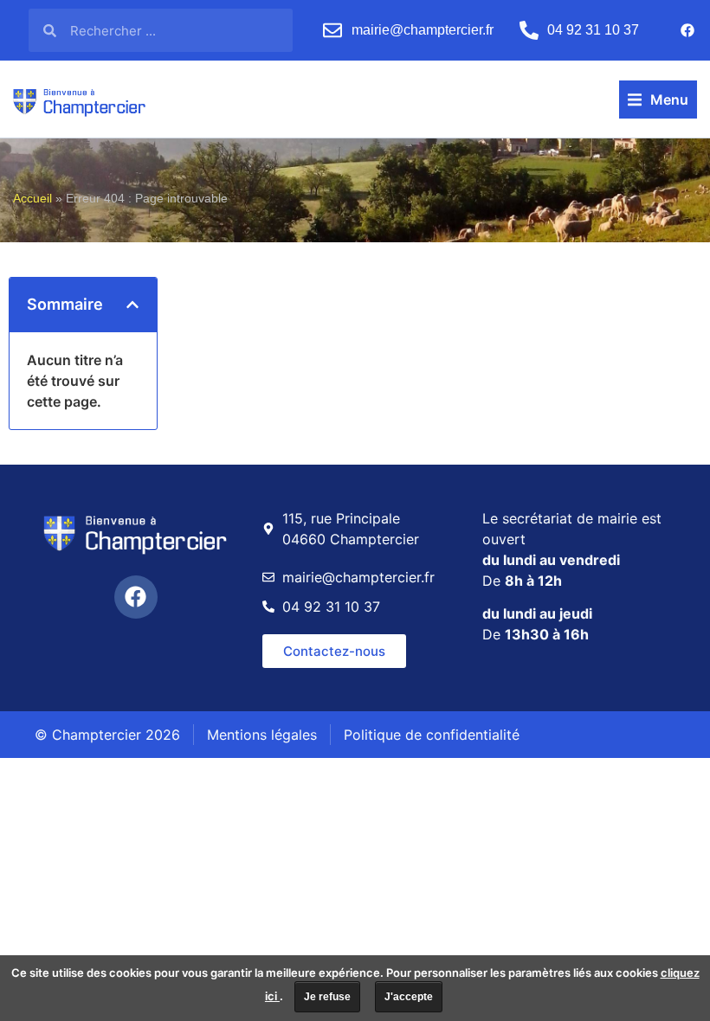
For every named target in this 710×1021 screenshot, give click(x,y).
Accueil (32, 198)
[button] (658, 99)
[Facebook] (687, 30)
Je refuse (327, 997)
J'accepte (408, 997)
